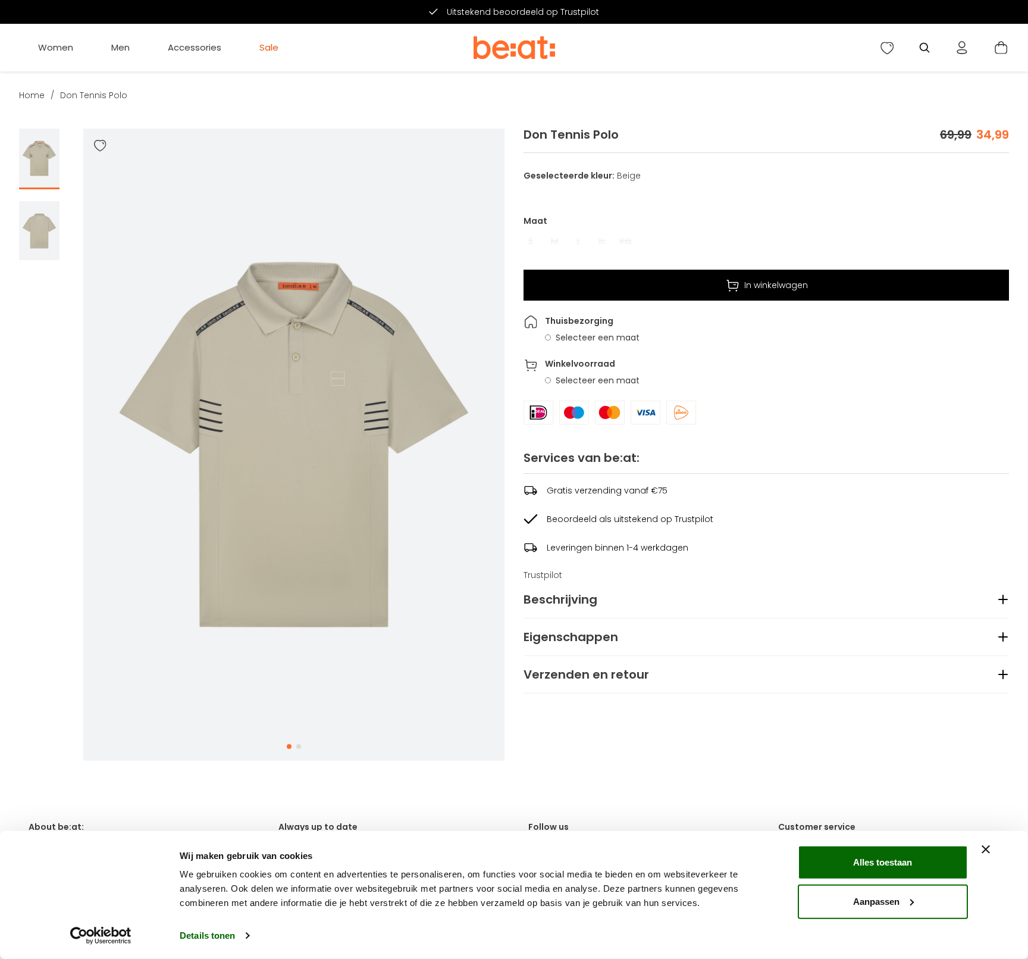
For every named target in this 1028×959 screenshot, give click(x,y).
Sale (268, 47)
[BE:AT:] (514, 47)
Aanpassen (876, 901)
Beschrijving (560, 599)
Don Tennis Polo (93, 95)
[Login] (962, 47)
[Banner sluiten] (986, 849)
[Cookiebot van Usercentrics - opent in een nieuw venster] (101, 936)
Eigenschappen (571, 637)
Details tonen (207, 935)
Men (120, 47)
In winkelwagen (776, 285)
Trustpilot (543, 575)
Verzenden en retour (586, 674)
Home (32, 95)
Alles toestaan (882, 862)
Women (55, 47)
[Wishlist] (887, 47)
